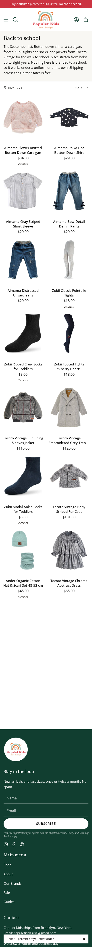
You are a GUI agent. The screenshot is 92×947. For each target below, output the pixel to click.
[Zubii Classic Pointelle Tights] (69, 260)
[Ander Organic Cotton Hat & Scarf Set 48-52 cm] (23, 550)
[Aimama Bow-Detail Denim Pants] (69, 191)
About (8, 874)
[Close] (84, 939)
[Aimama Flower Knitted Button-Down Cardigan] (23, 117)
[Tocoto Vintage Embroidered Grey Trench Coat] (69, 407)
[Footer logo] (16, 749)
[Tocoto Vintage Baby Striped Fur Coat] (69, 476)
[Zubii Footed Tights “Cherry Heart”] (69, 334)
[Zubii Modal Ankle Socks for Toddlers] (23, 476)
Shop (7, 865)
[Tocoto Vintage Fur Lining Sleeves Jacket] (23, 407)
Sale (7, 892)
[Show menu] (5, 19)
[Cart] (85, 19)
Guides (9, 901)
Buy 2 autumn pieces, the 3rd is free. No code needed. (46, 4)
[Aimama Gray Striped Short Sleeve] (23, 191)
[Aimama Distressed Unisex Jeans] (23, 260)
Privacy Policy (66, 832)
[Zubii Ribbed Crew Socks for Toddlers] (23, 334)
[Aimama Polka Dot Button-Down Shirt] (69, 117)
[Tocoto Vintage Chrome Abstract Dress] (69, 550)
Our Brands (12, 883)
